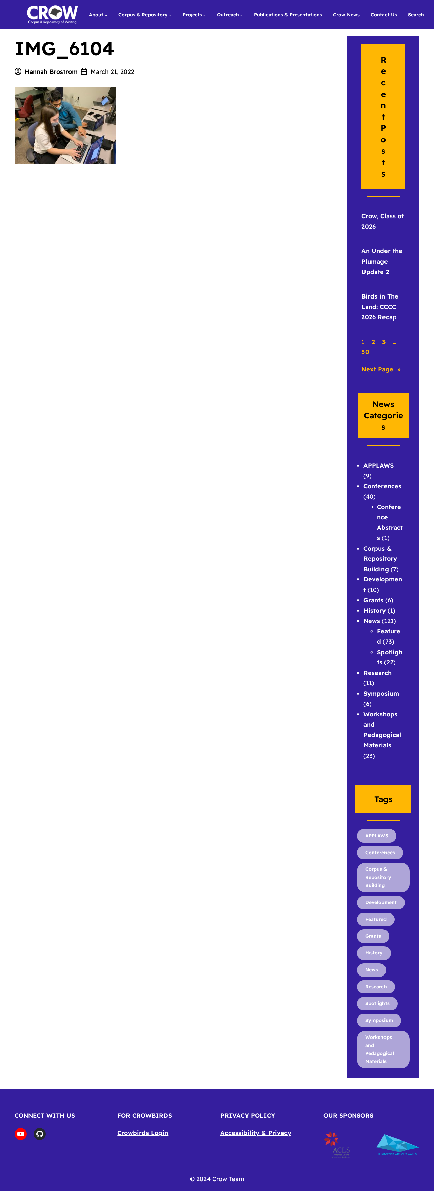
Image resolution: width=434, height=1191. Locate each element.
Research (377, 673)
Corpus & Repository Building (380, 559)
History (374, 610)
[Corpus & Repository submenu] (170, 14)
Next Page (381, 369)
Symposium (381, 693)
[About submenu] (106, 14)
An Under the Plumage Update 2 (381, 261)
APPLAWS (378, 465)
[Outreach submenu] (241, 14)
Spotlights (377, 1003)
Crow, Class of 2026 (382, 221)
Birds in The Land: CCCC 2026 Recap (379, 306)
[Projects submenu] (204, 14)
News (371, 621)
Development (381, 902)
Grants (373, 600)
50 (365, 352)
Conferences (382, 486)
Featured (376, 919)
